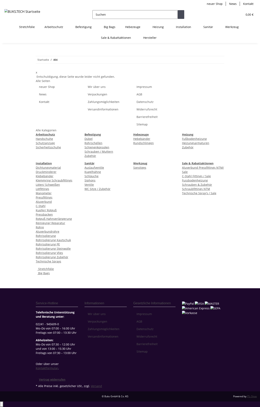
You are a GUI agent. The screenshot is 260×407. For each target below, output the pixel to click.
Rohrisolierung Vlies (49, 253)
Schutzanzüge (45, 143)
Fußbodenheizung (194, 139)
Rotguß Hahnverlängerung (54, 219)
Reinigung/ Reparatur (50, 223)
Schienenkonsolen (96, 147)
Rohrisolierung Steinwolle (53, 248)
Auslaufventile (94, 167)
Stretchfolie (45, 269)
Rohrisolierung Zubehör (52, 257)
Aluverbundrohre (47, 231)
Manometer (44, 193)
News (233, 4)
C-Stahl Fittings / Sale (196, 176)
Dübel (88, 139)
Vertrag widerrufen (52, 379)
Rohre (40, 227)
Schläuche (91, 176)
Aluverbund (44, 202)
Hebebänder (141, 139)
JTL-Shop (252, 396)
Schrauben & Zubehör (197, 185)
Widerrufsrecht (146, 109)
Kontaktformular (47, 368)
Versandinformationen (103, 109)
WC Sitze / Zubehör (97, 189)
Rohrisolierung (46, 236)
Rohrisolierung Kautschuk (53, 240)
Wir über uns (97, 87)
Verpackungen (97, 94)
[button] (232, 15)
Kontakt (248, 4)
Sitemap (142, 124)
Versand (96, 386)
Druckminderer (46, 172)
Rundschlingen (143, 143)
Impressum (144, 87)
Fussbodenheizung (195, 180)
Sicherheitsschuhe (48, 147)
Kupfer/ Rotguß (46, 210)
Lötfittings (42, 189)
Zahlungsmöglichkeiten (103, 102)
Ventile (89, 185)
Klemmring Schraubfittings (54, 180)
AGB (139, 94)
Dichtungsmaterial (48, 167)
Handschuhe (44, 139)
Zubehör (90, 156)
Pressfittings (44, 197)
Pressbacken (44, 214)
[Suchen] (181, 14)
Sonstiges (139, 167)
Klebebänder (44, 176)
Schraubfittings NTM (196, 189)
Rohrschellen (93, 143)
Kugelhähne (92, 172)
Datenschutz (145, 102)
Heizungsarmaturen (195, 143)
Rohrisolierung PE (48, 244)
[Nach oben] (1, 404)
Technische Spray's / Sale (199, 193)
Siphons (89, 180)
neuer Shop (215, 4)
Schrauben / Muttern (98, 151)
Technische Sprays (48, 261)
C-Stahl (41, 206)
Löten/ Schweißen (48, 185)
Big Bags (43, 273)
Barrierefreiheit (147, 117)
